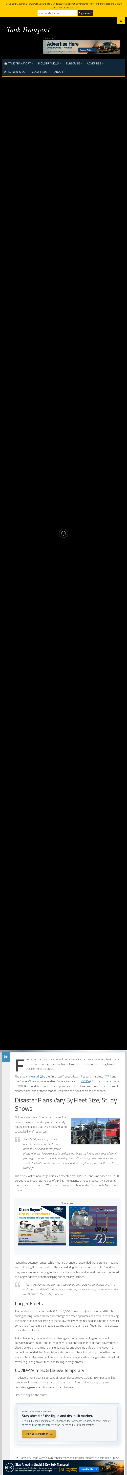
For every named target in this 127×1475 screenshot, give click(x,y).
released (33, 1076)
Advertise (94, 63)
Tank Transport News (63, 514)
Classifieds (39, 72)
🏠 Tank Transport (17, 63)
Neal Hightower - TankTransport (56, 551)
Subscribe (73, 63)
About (58, 72)
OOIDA (85, 1081)
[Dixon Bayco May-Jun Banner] (42, 1244)
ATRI (107, 1076)
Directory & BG (14, 72)
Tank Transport (28, 29)
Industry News (48, 63)
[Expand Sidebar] (6, 1057)
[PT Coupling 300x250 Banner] (93, 1244)
